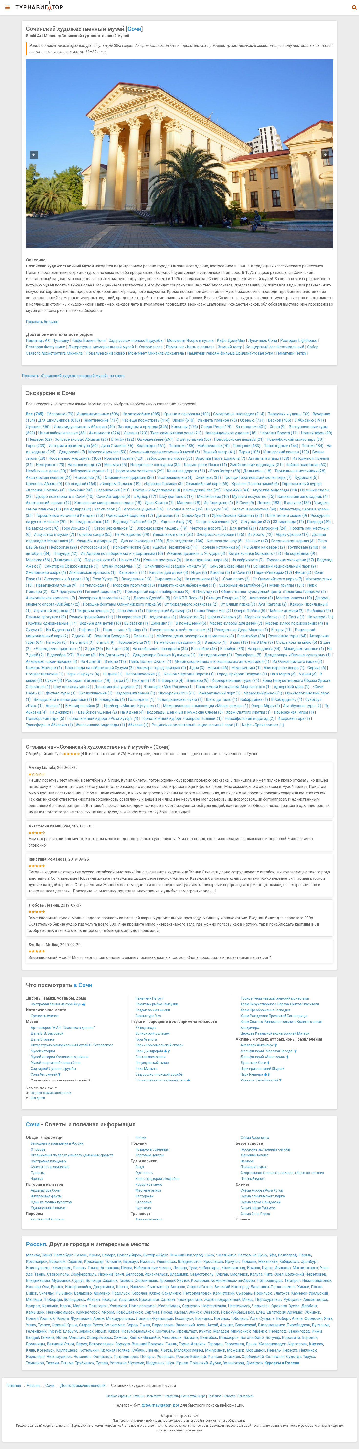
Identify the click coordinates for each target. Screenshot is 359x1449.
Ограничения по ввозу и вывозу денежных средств (72, 1155)
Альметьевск (315, 1299)
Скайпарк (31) (208, 477)
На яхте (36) (129, 560)
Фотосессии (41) (95, 547)
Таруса (309, 1356)
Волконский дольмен (153, 1033)
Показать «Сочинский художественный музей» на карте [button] (73, 375)
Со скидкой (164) (80, 483)
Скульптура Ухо (148, 1016)
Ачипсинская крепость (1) (92, 572)
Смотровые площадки (49, 1161)
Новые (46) (218, 667)
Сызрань (244, 1293)
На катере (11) (320, 617)
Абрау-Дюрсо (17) (292, 534)
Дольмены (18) (257, 471)
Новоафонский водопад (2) (249, 718)
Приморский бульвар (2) (168, 610)
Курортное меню (149, 1184)
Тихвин (52, 1363)
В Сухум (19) (217, 509)
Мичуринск (215, 1350)
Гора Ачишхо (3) (76, 528)
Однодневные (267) (155, 439)
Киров (114, 1331)
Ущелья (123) (135, 433)
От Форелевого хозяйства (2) (190, 604)
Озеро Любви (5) (249, 610)
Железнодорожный (222, 1299)
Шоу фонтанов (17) (176, 496)
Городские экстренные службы (266, 1149)
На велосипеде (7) (84, 464)
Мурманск (61, 1280)
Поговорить (245, 1396)
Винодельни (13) (136, 579)
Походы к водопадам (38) (156, 490)
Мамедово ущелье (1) (304, 648)
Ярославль (213, 1261)
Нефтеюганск (213, 1306)
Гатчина (47, 1337)
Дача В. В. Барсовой (47, 1033)
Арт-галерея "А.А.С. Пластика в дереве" (63, 1028)
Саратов (74, 1261)
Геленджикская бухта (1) (180, 699)
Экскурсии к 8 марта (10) (66, 579)
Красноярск (36, 1261)
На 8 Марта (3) (283, 674)
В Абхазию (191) (309, 420)
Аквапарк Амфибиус (258, 1045)
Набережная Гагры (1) (294, 712)
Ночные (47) (257, 541)
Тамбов (126, 1280)
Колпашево (67, 1350)
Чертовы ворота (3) (208, 528)
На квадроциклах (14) (90, 522)
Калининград (233, 1267)
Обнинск (312, 1312)
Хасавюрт (118, 1306)
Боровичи (291, 1337)
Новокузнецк (38, 1267)
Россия (36, 1244)
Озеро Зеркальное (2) (113, 528)
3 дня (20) (94, 648)
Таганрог (292, 1280)
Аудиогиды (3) (163, 617)
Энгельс (46, 1293)
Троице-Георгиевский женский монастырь (275, 998)
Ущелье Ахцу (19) (176, 522)
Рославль (165, 1356)
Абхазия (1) (138, 725)
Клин (30, 1350)
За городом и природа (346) (143, 426)
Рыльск (215, 1356)
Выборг (283, 1318)
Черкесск (261, 1306)
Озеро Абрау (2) (265, 706)
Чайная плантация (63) (306, 464)
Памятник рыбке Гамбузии (157, 1004)
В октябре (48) (204, 648)
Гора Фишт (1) (130, 610)
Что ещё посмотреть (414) (145, 420)
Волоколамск (101, 1344)
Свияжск (232, 1356)
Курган (221, 1274)
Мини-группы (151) (286, 585)
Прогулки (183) (246, 445)
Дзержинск (103, 1287)
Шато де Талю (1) (221, 699)
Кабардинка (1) (254, 699)
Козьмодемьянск (138, 1331)
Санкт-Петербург (57, 1255)
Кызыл (180, 1312)
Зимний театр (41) (219, 452)
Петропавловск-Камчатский (208, 1293)
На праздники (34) (263, 648)
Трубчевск (84, 1363)
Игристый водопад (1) (54, 610)
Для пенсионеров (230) (142, 541)
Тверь (39, 1274)
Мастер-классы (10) (294, 598)
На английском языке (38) (62, 433)
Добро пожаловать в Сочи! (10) (64, 496)
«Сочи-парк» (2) (235, 579)
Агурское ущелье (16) (143, 509)
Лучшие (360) (38, 426)
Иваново (283, 1267)
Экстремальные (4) (174, 477)
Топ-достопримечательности (51, 1093)
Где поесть (144, 1173)
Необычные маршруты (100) (74, 458)
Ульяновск (166, 1261)
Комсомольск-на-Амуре (233, 1280)
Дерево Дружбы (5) (151, 598)
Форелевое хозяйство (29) (139, 471)
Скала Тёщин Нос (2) (212, 610)
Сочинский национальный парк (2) (284, 566)
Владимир (179, 1274)
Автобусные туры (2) (302, 706)
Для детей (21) (242, 528)
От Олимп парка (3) (238, 604)
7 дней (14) (81, 636)
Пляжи (141, 1138)
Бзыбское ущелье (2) (97, 712)
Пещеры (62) (40, 439)
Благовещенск (271, 1325)
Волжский (294, 1274)
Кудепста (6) (306, 477)
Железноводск (272, 1344)
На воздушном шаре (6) (206, 560)
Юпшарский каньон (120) (286, 452)
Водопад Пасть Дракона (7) (220, 458)
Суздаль (267, 1318)
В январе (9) (198, 680)
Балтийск (208, 1337)
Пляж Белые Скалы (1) (150, 661)
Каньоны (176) (184, 426)
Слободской (253, 1356)
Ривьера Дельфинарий (260, 1080)
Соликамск (115, 1325)
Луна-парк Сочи (262, 340)
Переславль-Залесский (173, 1325)
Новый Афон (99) (316, 433)
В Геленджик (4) (110, 699)
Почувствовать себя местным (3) (180, 629)
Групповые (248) (303, 547)
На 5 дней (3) (81, 642)
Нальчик (138, 1287)
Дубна (215, 1363)
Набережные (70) (214, 445)
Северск (211, 1312)
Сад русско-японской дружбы (136, 340)
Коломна (50, 1306)
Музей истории (43, 1051)
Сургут (78, 1280)
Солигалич (275, 1356)
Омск (209, 1255)
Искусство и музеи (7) (54, 534)
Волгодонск (74, 1299)
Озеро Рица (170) (216, 426)
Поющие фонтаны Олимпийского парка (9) (122, 604)
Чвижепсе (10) (88, 477)
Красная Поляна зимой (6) (255, 483)
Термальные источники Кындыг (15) (69, 515)
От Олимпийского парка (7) (277, 579)
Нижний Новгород (186, 1255)
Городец (215, 1344)
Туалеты (38, 1173)
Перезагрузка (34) (134, 642)
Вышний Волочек (148, 1344)
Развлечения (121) (113, 490)
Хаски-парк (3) (107, 509)
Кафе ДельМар (231, 340)
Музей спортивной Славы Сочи (56, 1063)
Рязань (79, 1267)
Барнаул (130, 1261)
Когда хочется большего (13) (254, 553)
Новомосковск (143, 1306)
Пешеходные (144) (281, 445)
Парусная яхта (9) (100, 560)
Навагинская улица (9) (56, 585)
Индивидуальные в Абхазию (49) (84, 426)
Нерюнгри (35, 1356)
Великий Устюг (60, 1344)
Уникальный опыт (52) (172, 534)
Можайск (235, 1350)
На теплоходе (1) (95, 585)
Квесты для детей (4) (168, 572)
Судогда (293, 1356)
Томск (93, 1267)
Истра (61, 1337)
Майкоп (80, 1306)
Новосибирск (129, 1255)
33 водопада (146, 1028)
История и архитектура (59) (73, 445)
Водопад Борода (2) (112, 636)
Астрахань (110, 1267)
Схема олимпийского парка (263, 1196)
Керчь (65, 1306)
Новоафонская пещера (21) (239, 439)
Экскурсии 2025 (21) (176, 693)
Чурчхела (143, 1208)
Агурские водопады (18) (275, 490)
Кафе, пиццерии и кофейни (158, 1179)
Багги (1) (296, 617)
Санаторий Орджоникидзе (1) (71, 566)
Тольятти (113, 1261)
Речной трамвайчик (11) (91, 617)
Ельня (251, 1344)
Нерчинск (308, 1350)
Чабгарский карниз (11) (90, 471)
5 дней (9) (105, 642)
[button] (354, 7)
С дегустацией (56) (194, 439)
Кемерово (61, 1267)
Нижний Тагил (111, 1274)
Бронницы (35, 1344)
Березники (149, 1299)
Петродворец (126, 1356)
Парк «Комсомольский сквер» (159, 1045)
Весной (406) (279, 420)
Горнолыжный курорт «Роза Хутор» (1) (102, 718)
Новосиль (83, 1356)
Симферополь (83, 1274)
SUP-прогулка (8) (66, 591)
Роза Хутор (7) (105, 579)
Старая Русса (91, 1325)
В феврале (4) (170, 680)
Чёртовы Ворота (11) (279, 433)
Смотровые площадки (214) (238, 414)
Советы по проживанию (50, 1167)
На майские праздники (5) (177, 642)
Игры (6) (199, 572)
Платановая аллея (151, 1057)
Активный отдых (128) (268, 458)
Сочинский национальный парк (161, 1080)
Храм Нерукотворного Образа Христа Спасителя (280, 1004)
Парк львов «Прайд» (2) (125, 629)
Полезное (214, 1396)
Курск (267, 1267)
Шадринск (155, 1363)
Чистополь (172, 1337)
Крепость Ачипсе (45, 1016)
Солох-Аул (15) (195, 515)
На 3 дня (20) (117, 648)
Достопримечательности (82, 1385)
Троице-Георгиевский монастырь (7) (257, 477)
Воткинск (203, 1318)
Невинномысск (60, 1312)
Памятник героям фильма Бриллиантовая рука (230, 353)
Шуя (170, 1363)
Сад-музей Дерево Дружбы (53, 1069)
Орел (279, 1274)
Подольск (121, 1293)
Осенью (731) (252, 420)
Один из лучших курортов (51, 1202)
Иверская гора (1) (293, 718)
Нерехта (290, 1350)
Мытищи (34, 1299)
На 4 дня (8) (90, 661)
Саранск (110, 1280)
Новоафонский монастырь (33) (295, 439)
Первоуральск (268, 1299)
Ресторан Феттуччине (45, 347)
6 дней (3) (308, 674)
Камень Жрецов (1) (44, 667)
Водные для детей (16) (100, 623)
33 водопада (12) (288, 522)
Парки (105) (249, 452)
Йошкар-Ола (37, 1287)
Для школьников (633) (59, 420)
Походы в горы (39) (185, 509)
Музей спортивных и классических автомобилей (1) (221, 661)
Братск (57, 1287)
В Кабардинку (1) (286, 699)
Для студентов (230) (184, 541)
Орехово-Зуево (285, 1306)
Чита (268, 1274)
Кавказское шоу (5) (225, 541)
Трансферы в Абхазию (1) (49, 725)
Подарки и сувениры (152, 1149)
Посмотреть (154, 1396)
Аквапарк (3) (261, 598)
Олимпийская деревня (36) (129, 477)
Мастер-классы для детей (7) (235, 623)
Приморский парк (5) (45, 718)
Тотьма (67, 1363)
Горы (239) (35, 445)
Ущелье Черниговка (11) (174, 547)
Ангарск (177, 1287)
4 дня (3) (196, 667)
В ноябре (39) (232, 648)
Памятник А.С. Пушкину (47, 340)
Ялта (328, 1318)
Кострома (200, 1280)
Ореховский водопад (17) (129, 515)
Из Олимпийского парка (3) (297, 661)
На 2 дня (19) (143, 680)
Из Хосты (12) (260, 534)
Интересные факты (46, 1196)
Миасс (247, 1299)
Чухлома (136, 1363)
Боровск (309, 1337)
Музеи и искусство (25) (253, 496)
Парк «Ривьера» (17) (273, 572)
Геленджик (36, 1331)
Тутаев (102, 1363)
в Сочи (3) (242, 572)
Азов (201, 1325)
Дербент (309, 1306)
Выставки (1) (136, 623)
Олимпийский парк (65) (207, 483)
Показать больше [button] (42, 321)
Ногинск (221, 1318)
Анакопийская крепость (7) (50, 598)
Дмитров (254, 1363)
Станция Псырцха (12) (226, 598)
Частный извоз (252, 1179)
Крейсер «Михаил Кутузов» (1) (132, 706)
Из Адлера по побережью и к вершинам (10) (122, 553)
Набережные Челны (152, 1267)
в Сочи (83, 985)
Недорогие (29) (63, 547)
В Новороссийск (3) (83, 706)
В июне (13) (115, 661)
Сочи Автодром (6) (113, 496)
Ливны (152, 1350)
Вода (140, 1167)
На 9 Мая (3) (262, 642)
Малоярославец (188, 1350)
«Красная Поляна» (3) (163, 483)
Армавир (102, 1293)
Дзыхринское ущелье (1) (117, 686)
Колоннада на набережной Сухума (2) (99, 667)
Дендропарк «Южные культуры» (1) (297, 655)
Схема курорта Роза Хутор (262, 1190)
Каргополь (297, 1344)
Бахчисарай (245, 1325)
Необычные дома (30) (46, 471)
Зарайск (86, 1331)
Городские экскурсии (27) (290, 560)
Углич (31, 1325)
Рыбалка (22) (319, 610)
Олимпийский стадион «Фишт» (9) (175, 566)
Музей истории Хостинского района (59, 1057)
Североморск (99, 1337)
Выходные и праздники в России (57, 1143)
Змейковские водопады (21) (256, 464)
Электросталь (189, 1299)
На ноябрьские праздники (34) (160, 648)
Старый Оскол (200, 1287)
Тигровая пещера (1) (95, 610)
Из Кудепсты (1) (61, 629)
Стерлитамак (146, 1280)
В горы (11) (281, 629)
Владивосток (190, 1261)
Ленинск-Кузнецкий (154, 1318)
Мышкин (77, 1337)
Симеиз (121, 1337)
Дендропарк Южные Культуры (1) (164, 655)
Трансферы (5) (248, 655)
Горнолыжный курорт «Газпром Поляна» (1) (181, 718)
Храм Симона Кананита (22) (237, 515)
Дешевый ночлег (254, 1155)
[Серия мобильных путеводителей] (39, 6)
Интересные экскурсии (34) (155, 464)
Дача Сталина (42, 1039)
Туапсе (44, 1325)
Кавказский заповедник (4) (302, 496)
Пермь (305, 1255)
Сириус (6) (316, 667)
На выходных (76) (42, 528)
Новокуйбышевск (237, 1312)
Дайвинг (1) (161, 623)
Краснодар (94, 1261)
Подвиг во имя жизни (153, 1010)
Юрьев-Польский (192, 1363)
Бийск (31, 1293)
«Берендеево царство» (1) (58, 648)
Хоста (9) (277, 426)
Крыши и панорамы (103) (186, 414)
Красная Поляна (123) (123, 458)
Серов (132, 1325)
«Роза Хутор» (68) (224, 471)
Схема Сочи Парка (255, 1214)
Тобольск (239, 1318)
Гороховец (234, 1344)
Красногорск (88, 1312)
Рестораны (144, 1196)
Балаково (83, 1293)
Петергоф (277, 1331)
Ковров (33, 1306)
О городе (38, 1149)
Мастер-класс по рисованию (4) (294, 623)
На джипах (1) (62, 712)
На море (247, 1161)
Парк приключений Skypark (262, 1069)
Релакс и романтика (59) (254, 509)
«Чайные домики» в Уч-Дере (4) (195, 553)
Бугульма (320, 1325)
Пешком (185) (181, 445)
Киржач (316, 1344)
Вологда (93, 1280)
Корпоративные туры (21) (235, 680)
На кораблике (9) (299, 553)
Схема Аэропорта (255, 1138)
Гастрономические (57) (216, 522)
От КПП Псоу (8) (188, 598)
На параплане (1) (131, 617)
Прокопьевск (283, 1287)
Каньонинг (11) (132, 572)
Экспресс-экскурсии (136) (220, 534)
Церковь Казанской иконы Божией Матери (275, 1033)
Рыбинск (64, 1293)
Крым (94, 1255)
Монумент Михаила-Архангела (156, 353)
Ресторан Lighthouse (298, 340)
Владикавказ (38, 1280)
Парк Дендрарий (150, 1051)
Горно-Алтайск (192, 1344)
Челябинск (226, 1255)
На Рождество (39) (132, 534)
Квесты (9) (220, 572)
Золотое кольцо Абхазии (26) (81, 439)
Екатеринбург (155, 1255)
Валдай (32, 1337)
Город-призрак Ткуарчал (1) (242, 674)
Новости (229, 1396)
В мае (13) (239, 642)
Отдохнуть (171, 1396)
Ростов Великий (191, 1356)
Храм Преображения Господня (265, 1010)
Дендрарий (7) (72, 452)
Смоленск (239, 1274)
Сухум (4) (53, 680)
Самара (108, 1255)
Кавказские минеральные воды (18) (107, 502)
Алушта (226, 1325)
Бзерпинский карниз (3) (293, 541)
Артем (98, 1318)
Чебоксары (209, 1267)
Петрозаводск (270, 1280)
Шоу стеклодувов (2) (72, 686)
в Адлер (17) (144, 496)
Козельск (45, 1350)
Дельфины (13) (67, 560)
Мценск (260, 1331)
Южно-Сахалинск (165, 1293)
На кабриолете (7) (247, 560)
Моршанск (255, 1350)
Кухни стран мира (193, 1396)
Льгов (166, 1350)
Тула (193, 1267)
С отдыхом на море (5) (296, 642)
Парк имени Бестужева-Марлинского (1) (233, 686)
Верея (81, 1344)
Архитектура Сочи (45, 1190)
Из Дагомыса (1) (114, 655)
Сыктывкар (158, 1287)
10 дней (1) (112, 674)
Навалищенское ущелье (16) (230, 433)
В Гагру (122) (122, 439)
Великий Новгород (231, 1287)
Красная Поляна (115, 1350)
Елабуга (70, 1331)
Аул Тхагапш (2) (272, 604)
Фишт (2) (303, 572)
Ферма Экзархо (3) (224, 617)
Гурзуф (54, 1331)
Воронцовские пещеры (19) (162, 528)
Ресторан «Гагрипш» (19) (87, 680)
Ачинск (195, 1312)
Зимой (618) (183, 420)
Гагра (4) (121, 680)
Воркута (122, 1344)
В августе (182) (297, 502)
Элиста (62, 1318)
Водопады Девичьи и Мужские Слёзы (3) (185, 712)
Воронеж (57, 1261)
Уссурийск (127, 1299)
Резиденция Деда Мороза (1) (241, 629)
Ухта (254, 1318)
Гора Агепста (146, 1039)
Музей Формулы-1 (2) (121, 566)
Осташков (102, 1356)
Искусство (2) (191, 617)
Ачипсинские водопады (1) (100, 725)
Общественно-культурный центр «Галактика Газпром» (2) (273, 591)
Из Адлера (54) (77, 509)
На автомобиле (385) (141, 414)
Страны (138, 1396)
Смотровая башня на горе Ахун (56, 1004)
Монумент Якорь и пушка (190, 340)
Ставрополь (58, 1274)
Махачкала (268, 1261)
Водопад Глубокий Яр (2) (135, 522)
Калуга (256, 1274)
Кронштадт (187, 1331)
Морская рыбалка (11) (265, 617)
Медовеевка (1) (246, 667)
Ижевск (147, 1261)
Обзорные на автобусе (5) (242, 585)
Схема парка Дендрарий (261, 1202)
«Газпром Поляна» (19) (120, 483)
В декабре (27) (60, 655)
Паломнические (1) (143, 674)
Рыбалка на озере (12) (264, 547)
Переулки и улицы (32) (288, 414)
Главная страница (118, 1396)
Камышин (35, 1312)
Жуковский (81, 1318)
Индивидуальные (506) (97, 414)
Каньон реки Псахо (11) (205, 464)
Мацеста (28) (188, 502)
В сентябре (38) (251, 636)
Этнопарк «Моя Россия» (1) (168, 686)
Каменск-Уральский (309, 1293)
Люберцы (52, 1299)
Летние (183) (269, 502)
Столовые (144, 1202)
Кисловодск (169, 1306)
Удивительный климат (49, 1208)
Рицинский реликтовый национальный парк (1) (195, 725)
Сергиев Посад (158, 1312)
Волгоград (287, 1255)
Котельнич (89, 1350)
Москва (33, 1255)
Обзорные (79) (60, 414)
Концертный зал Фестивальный (274, 347)
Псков (317, 1287)
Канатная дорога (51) (186, 471)
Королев (139, 1293)
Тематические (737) (101, 420)
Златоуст (281, 1293)
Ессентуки (184, 1318)
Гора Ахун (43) (236, 490)
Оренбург (309, 1261)
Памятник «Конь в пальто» (190, 347)
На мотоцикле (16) (201, 579)
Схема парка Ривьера (258, 1208)
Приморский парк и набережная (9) (157, 591)
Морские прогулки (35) (134, 585)
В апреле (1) (215, 642)
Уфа (272, 1255)
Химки (303, 1287)
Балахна (190, 1337)
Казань (80, 1255)
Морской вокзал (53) (107, 452)
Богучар (272, 1337)
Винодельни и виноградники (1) (63, 699)
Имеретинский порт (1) (219, 693)
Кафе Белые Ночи (89, 340)
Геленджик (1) (141, 699)
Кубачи (137, 1350)
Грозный (167, 1280)
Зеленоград (233, 1363)
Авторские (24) (272, 528)
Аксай (212, 1325)
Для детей (37, 1098)
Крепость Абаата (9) (44, 483)
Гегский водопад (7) (103, 591)
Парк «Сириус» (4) (82, 674)
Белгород (134, 1274)
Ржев (145, 1325)
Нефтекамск (239, 1306)
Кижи (317, 1331)
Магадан (221, 1331)
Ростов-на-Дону (252, 1255)
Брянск (253, 1267)
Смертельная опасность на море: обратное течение (282, 1173)
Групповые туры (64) (287, 636)
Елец (260, 1312)
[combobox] (354, 5)
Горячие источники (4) (221, 547)
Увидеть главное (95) (217, 420)
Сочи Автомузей (44, 1074)
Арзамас (295, 1312)
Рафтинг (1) (89, 629)
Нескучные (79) (50, 464)
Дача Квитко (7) (159, 502)
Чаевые (37, 1179)
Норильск (263, 1293)
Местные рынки (148, 1190)
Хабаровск (289, 1261)
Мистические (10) (213, 496)
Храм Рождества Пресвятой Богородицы (274, 1016)
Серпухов (191, 1306)
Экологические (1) (95, 693)
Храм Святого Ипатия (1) (248, 712)
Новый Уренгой (40, 1318)
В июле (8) (86, 655)
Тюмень (249, 1261)
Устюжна (118, 1363)
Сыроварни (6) (168, 579)
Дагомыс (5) (167, 515)
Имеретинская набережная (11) (187, 585)
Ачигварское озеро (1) (284, 667)
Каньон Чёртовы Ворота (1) (189, 674)
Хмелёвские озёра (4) (46, 572)
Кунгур (205, 1331)
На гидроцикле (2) (215, 655)
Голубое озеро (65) (94, 534)
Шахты (122, 1287)
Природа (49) (319, 522)
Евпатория (276, 1312)
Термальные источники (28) (300, 471)
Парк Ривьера (252, 1074)
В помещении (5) (191, 623)
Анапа (297, 1318)
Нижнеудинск (59, 1356)
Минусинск (241, 1331)
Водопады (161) (151, 445)
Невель (274, 1350)
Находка (109, 1299)
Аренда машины (149, 1220)
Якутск (183, 1280)
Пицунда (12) (65, 553)
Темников (35, 1363)
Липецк (180, 1267)
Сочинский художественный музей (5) (164, 452)
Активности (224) (104, 433)
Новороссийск (78, 1287)
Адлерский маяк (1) (291, 686)
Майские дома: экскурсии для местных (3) (195, 636)
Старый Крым (64, 1325)
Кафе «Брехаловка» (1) (263, 725)
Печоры (147, 1356)
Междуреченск (120, 1318)
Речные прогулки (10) (46, 617)
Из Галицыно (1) (218, 502)
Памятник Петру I (292, 353)
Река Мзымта (146, 1069)
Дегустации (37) (255, 522)
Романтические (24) (131, 547)
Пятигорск (98, 1306)
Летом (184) (312, 445)
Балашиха (260, 1287)
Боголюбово (252, 1337)
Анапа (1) (54, 706)
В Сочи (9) (245, 502)
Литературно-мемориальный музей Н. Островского (115, 347)
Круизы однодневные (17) (52, 623)
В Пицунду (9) (205, 591)
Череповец (316, 1274)
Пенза (126, 1267)
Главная (13, 1385)
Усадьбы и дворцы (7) (97, 541)
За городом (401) (251, 426)
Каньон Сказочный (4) (230, 566)
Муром (107, 1312)
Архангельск (156, 1274)
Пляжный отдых (253, 1167)
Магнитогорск (305, 1267)
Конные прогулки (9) (162, 560)
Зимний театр (230, 347)
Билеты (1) (143, 636)
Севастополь (202, 1274)
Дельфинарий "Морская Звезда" (267, 1051)
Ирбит (100, 1331)
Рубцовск (293, 1299)
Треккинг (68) (80, 490)
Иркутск (232, 1261)
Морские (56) (38, 560)
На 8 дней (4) (132, 712)
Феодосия (313, 1318)
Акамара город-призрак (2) (161, 667)
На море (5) (56, 642)
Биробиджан (298, 1325)
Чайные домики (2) (286, 610)
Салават (168, 1299)
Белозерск (229, 1337)
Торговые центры (150, 1155)
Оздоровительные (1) (135, 693)
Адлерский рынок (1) (262, 693)
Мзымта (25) (115, 464)
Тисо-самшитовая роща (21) (175, 433)
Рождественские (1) (44, 674)
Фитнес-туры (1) (60, 693)
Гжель (171, 1344)
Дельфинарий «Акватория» (263, 1057)
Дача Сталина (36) (117, 445)
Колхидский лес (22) (202, 490)
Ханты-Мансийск (144, 1337)
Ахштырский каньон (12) (48, 502)
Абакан (93, 1299)
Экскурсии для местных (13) (104, 598)
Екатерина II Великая (47, 1220)
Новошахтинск (129, 1312)
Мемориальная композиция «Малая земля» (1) (205, 706)
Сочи (134, 28)
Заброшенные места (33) (169, 458)
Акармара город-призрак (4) (51, 661)
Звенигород (299, 1331)
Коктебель (165, 1331)
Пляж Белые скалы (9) (286, 515)
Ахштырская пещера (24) (49, 477)
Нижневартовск (316, 1280)
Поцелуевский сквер (105, 353)
